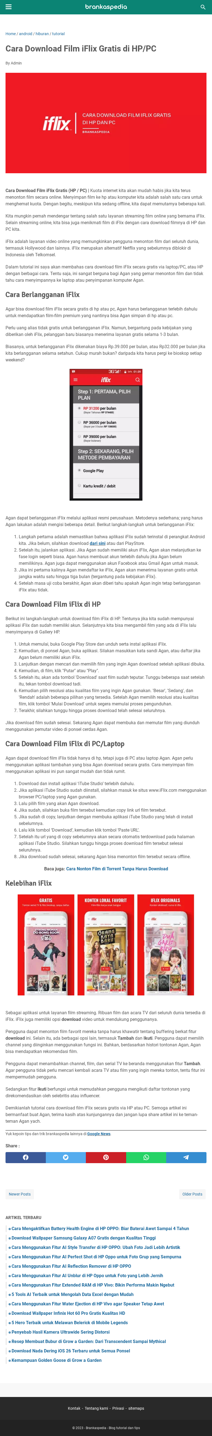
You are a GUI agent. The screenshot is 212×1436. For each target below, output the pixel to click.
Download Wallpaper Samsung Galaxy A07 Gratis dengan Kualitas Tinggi (84, 1238)
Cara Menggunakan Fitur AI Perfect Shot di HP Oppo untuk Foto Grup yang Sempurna (96, 1256)
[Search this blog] (203, 7)
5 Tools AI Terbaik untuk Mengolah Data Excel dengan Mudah (73, 1294)
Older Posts (192, 1194)
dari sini (97, 543)
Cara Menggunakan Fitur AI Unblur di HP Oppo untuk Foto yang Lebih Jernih (87, 1275)
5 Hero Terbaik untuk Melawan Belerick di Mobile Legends (70, 1322)
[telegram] (186, 1157)
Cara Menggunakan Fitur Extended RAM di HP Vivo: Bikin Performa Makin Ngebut (93, 1285)
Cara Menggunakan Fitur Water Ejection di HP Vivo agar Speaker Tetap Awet (88, 1303)
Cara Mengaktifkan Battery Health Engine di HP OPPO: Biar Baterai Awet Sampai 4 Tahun (100, 1228)
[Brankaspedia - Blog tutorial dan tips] (106, 7)
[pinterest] (106, 1157)
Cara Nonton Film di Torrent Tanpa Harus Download (117, 868)
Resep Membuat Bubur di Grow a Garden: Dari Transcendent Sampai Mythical (89, 1341)
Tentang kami (96, 1408)
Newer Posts (20, 1194)
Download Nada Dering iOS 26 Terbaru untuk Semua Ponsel (71, 1351)
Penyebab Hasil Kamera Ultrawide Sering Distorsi (61, 1332)
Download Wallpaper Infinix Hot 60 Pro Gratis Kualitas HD (68, 1313)
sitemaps (136, 1408)
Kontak (74, 1408)
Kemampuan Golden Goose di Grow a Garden (57, 1360)
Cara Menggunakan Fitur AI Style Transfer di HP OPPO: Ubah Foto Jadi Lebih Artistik (96, 1247)
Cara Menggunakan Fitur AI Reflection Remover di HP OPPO (71, 1266)
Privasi (118, 1408)
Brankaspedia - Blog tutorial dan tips (113, 1428)
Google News (98, 1134)
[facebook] (26, 1157)
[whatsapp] (146, 1157)
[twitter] (66, 1157)
